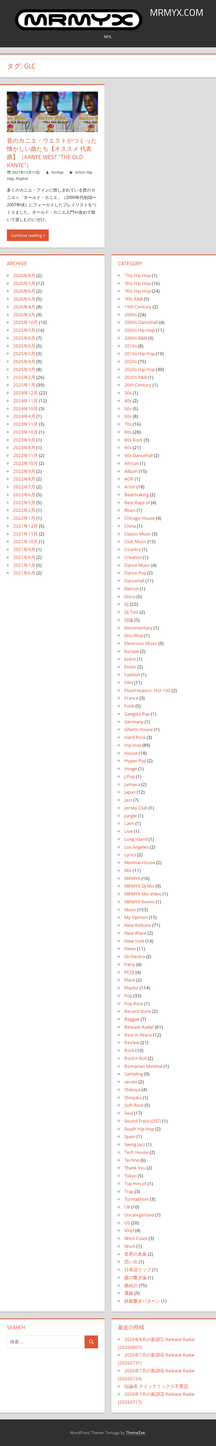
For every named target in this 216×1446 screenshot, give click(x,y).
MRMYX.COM (176, 12)
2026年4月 (24, 307)
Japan (130, 792)
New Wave (135, 933)
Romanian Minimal (143, 1066)
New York (134, 941)
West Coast (136, 1238)
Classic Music (137, 534)
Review (131, 1042)
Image (130, 768)
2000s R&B (135, 338)
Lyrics (130, 855)
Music (130, 910)
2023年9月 (24, 440)
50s (128, 409)
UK (127, 1207)
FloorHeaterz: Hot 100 (147, 690)
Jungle (130, 816)
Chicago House (139, 518)
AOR (129, 479)
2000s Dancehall (141, 322)
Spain (129, 1136)
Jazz (128, 800)
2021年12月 (25, 526)
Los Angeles (136, 847)
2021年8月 (24, 557)
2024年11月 (25, 401)
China (130, 526)
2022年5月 (24, 502)
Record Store (137, 1011)
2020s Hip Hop (139, 369)
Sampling (133, 1074)
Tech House (136, 1152)
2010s (130, 346)
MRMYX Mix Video (142, 894)
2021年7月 (24, 565)
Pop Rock (133, 1003)
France (131, 698)
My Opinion (136, 917)
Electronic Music (140, 643)
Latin (129, 823)
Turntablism (136, 1199)
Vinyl (129, 1230)
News (130, 948)
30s (128, 393)
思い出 (131, 1262)
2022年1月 (24, 518)
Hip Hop (132, 745)
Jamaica (132, 784)
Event (130, 659)
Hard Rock (135, 737)
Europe (131, 651)
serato (131, 1082)
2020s (130, 361)
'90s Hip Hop (137, 291)
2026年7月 (24, 283)
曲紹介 (131, 1285)
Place (129, 980)
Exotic (130, 667)
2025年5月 (24, 354)
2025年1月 (24, 385)
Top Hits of (135, 1183)
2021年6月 (24, 573)
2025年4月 (24, 361)
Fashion (132, 675)
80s (128, 432)
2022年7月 (24, 487)
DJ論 (128, 620)
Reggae (132, 1019)
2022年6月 (24, 495)
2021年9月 (24, 549)
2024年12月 (25, 393)
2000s (130, 315)
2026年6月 (24, 291)
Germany (134, 722)
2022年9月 (24, 471)
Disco (129, 596)
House (131, 753)
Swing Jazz (134, 1144)
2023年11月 (25, 424)
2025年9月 (24, 330)
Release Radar (139, 1027)
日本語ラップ (137, 1270)
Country (132, 549)
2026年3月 (24, 315)
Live (128, 831)
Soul (128, 1113)
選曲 (128, 1293)
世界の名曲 (135, 1254)
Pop (128, 996)
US (127, 1223)
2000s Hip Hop (139, 330)
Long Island (136, 839)
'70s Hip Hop (137, 275)
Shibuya (132, 1090)
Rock (129, 1050)
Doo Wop (133, 635)
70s (128, 424)
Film (128, 682)
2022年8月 (24, 479)
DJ (126, 604)
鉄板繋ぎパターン (142, 1301)
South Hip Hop (139, 1129)
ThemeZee (135, 1432)
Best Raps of (137, 502)
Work (129, 1246)
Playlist (22, 178)
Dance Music (137, 565)
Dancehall (134, 581)
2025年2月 (24, 377)
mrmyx (57, 172)
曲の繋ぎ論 (135, 1277)
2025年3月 (24, 369)
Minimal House (139, 862)
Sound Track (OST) (142, 1121)
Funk (129, 706)
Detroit (131, 589)
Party (129, 964)
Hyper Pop (135, 761)
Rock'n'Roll (135, 1058)
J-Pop (129, 776)
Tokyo (130, 1176)
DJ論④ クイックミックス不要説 (156, 1386)
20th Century (137, 385)
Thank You (135, 1168)
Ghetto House (138, 729)
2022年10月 (25, 463)
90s (128, 447)
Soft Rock (134, 1105)
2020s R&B (135, 377)
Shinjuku (133, 1097)
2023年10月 (25, 432)
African (131, 463)
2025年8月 (24, 338)
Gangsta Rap (137, 714)
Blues (130, 510)
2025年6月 (24, 346)
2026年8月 (24, 275)
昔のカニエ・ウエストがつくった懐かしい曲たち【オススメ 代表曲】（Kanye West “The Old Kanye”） (52, 152)
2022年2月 (24, 510)
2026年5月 (24, 299)
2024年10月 (25, 409)
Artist (80, 172)
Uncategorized (139, 1215)
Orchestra (134, 956)
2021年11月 (25, 534)
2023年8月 (24, 447)
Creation (133, 557)
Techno (131, 1160)
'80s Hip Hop (137, 283)
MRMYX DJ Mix (139, 886)
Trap (129, 1191)
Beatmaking (136, 495)
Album (131, 471)
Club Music (135, 541)
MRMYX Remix (139, 902)
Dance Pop (135, 573)
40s (128, 401)
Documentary (138, 628)
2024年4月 (24, 416)
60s (128, 416)
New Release (137, 925)
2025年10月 (25, 322)
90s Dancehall (138, 455)
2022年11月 (25, 455)
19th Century (137, 307)
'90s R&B (133, 299)
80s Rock (133, 440)
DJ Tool (131, 612)
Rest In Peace (138, 1035)
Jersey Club (136, 808)
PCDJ (129, 972)
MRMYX (132, 878)
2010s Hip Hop (139, 354)
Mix (128, 870)
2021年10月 (25, 541)
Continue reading (26, 235)
